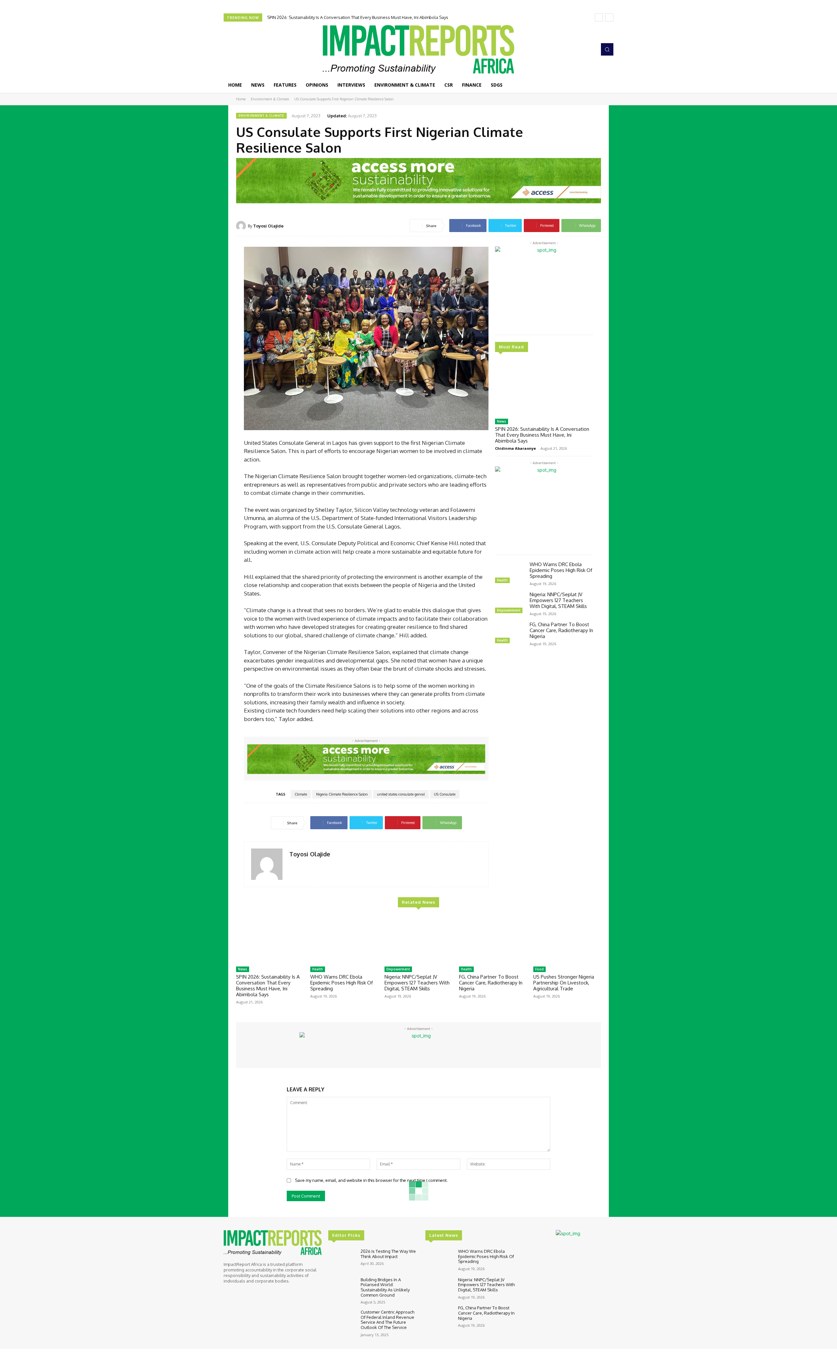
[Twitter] (580, 49)
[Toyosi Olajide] (242, 226)
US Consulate (444, 794)
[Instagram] (571, 49)
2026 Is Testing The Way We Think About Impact (388, 1254)
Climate (301, 794)
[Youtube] (589, 49)
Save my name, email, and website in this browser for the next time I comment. (371, 1180)
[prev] (599, 17)
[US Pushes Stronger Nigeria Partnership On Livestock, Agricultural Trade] (567, 939)
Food (539, 969)
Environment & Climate (270, 99)
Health (502, 580)
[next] (609, 17)
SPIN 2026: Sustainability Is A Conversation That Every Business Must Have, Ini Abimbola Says (357, 17)
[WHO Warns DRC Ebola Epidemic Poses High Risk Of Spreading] (509, 573)
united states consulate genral (401, 794)
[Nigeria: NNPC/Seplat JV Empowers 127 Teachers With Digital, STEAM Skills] (509, 603)
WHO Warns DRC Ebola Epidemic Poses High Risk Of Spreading (561, 570)
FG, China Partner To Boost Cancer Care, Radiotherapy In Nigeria (561, 630)
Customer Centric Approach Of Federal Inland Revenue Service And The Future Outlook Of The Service (387, 1319)
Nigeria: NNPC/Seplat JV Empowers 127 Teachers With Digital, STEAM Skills (558, 600)
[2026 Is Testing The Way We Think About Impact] (341, 1260)
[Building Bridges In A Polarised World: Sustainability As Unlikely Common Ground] (341, 1288)
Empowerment (509, 610)
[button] (607, 49)
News (501, 421)
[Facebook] (562, 49)
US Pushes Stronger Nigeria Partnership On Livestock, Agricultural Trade (563, 983)
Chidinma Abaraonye (515, 448)
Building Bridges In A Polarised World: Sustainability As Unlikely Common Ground (385, 1287)
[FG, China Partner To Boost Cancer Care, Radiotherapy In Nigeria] (509, 633)
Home (241, 99)
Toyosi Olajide (268, 225)
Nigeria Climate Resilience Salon (342, 794)
